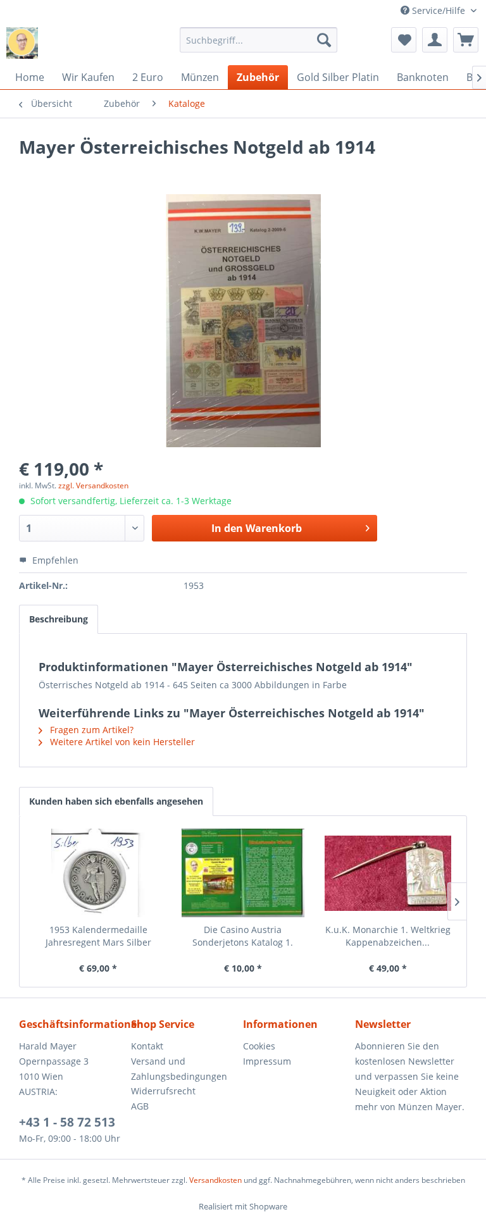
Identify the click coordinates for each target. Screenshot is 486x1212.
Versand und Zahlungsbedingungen (179, 1068)
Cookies (259, 1046)
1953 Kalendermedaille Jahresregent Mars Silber (98, 936)
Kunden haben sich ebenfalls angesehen (116, 801)
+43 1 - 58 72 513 (67, 1122)
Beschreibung (58, 619)
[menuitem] (259, 40)
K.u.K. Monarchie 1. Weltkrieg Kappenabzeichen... (388, 936)
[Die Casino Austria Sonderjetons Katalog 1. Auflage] (243, 873)
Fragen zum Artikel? (90, 730)
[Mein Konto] (434, 40)
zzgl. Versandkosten (93, 485)
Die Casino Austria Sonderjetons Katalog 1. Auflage (242, 936)
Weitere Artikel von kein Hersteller (121, 742)
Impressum (267, 1061)
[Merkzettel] (403, 40)
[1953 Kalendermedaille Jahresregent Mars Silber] (98, 873)
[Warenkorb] (465, 40)
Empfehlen (54, 560)
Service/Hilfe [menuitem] (438, 10)
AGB (140, 1106)
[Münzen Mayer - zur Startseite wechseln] (22, 43)
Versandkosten (215, 1180)
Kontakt (147, 1046)
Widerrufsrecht (163, 1091)
